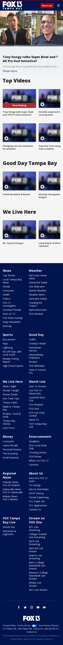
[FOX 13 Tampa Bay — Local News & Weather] (12, 5)
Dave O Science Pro (37, 371)
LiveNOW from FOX (37, 399)
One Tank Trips (11, 398)
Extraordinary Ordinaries (36, 356)
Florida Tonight (11, 390)
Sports (8, 335)
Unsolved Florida (12, 309)
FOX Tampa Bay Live (38, 425)
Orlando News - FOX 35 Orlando (11, 484)
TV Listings (35, 485)
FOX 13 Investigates (9, 304)
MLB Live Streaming (34, 543)
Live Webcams (37, 286)
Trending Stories (38, 452)
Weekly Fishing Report (11, 360)
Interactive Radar (38, 282)
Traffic (32, 339)
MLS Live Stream (38, 589)
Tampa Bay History (9, 422)
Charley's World (37, 343)
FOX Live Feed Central (37, 414)
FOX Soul (34, 408)
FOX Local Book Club (38, 447)
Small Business (11, 457)
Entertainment (40, 436)
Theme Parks (10, 402)
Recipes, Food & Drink (12, 415)
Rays (5, 343)
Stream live (9, 527)
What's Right (9, 386)
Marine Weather (37, 290)
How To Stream (37, 386)
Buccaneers (9, 339)
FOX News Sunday (13, 317)
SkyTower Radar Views (38, 277)
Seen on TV (9, 313)
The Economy (10, 453)
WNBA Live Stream (35, 584)
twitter (25, 607)
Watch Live (47, 6)
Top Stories (9, 275)
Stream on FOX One (37, 520)
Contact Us (35, 509)
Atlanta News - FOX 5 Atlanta (11, 498)
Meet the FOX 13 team (38, 479)
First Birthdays (37, 365)
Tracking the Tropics (35, 304)
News (7, 271)
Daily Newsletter (12, 322)
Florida (6, 286)
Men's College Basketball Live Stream (37, 565)
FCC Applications (38, 505)
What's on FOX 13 (38, 460)
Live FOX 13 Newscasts (35, 392)
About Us (36, 473)
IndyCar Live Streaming (35, 557)
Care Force (9, 427)
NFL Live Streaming (34, 528)
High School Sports (13, 365)
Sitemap (7, 326)
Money (8, 436)
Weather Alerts (37, 294)
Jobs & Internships (39, 489)
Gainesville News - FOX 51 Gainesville (13, 491)
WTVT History (36, 493)
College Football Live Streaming (38, 535)
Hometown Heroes (35, 349)
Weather (35, 271)
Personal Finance (12, 449)
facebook (19, 607)
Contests (34, 464)
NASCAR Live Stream (36, 550)
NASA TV (34, 419)
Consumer (8, 290)
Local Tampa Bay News (12, 281)
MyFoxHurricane (38, 309)
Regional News (9, 475)
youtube (38, 607)
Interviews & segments (9, 532)
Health (6, 294)
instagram (31, 607)
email (44, 607)
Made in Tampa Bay (11, 408)
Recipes (33, 361)
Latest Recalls (10, 445)
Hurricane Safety (38, 298)
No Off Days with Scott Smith (12, 353)
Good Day (36, 335)
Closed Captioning (39, 497)
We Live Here (13, 382)
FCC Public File (37, 501)
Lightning (8, 347)
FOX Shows (35, 456)
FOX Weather (36, 313)
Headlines (34, 441)
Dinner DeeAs (10, 394)
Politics (6, 298)
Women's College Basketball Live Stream (38, 575)
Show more (10, 71)
